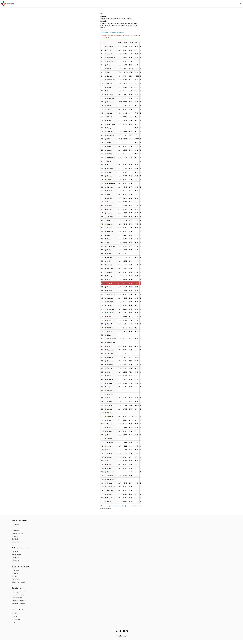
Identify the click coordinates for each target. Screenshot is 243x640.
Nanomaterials (16, 530)
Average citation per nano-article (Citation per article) (121, 506)
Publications (15, 579)
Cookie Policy (16, 619)
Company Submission (18, 592)
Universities (15, 542)
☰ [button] (240, 3)
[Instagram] (127, 631)
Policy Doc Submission (18, 601)
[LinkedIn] (117, 631)
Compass (15, 576)
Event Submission (17, 598)
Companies (15, 524)
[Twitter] (121, 631)
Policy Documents (17, 533)
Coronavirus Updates (18, 582)
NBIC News (15, 570)
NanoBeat (15, 573)
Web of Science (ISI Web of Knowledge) (112, 32)
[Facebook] (124, 631)
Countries (15, 552)
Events (14, 527)
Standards (15, 539)
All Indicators (16, 560)
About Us (15, 613)
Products (15, 536)
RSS (13, 622)
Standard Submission (18, 604)
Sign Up (14, 616)
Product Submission (18, 595)
